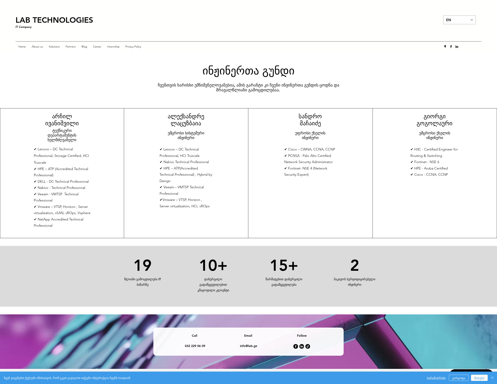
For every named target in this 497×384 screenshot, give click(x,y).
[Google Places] (445, 46)
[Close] (492, 378)
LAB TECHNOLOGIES (54, 20)
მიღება (479, 378)
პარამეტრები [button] (436, 378)
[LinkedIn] (457, 46)
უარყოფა (458, 378)
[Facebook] (451, 46)
